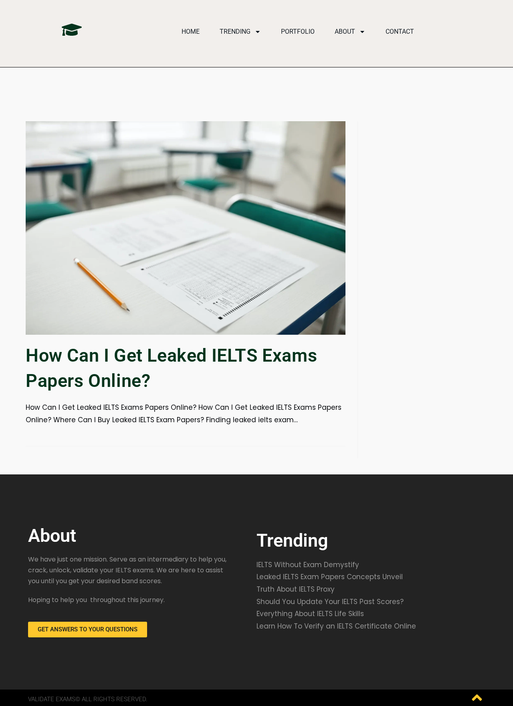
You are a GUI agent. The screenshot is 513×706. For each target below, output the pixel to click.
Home (191, 31)
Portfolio (298, 31)
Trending (235, 31)
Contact (400, 31)
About (345, 31)
